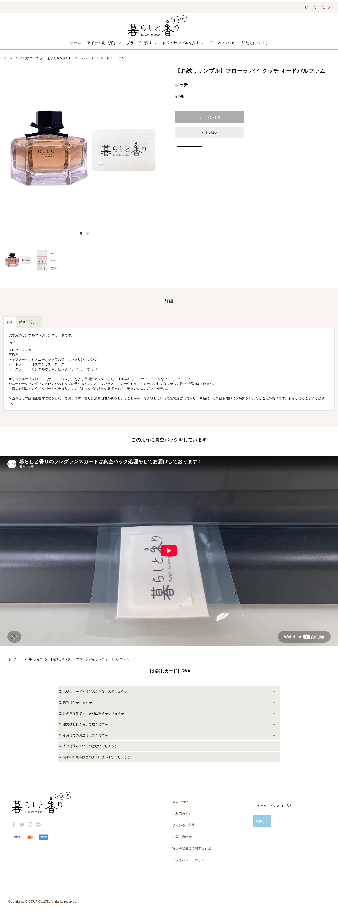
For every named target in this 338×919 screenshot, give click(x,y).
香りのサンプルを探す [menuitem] (180, 43)
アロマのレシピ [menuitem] (222, 43)
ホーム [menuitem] (75, 43)
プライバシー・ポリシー (190, 860)
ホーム (7, 58)
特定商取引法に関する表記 (191, 848)
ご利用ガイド (182, 814)
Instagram (30, 824)
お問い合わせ (182, 837)
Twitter (22, 824)
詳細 (10, 322)
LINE (38, 824)
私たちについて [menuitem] (255, 43)
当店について (182, 802)
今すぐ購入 (210, 133)
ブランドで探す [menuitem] (139, 43)
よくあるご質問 (183, 825)
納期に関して (29, 322)
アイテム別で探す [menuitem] (102, 43)
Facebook (14, 824)
